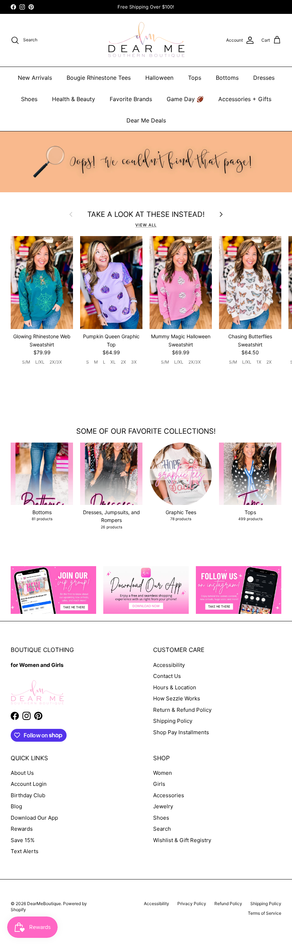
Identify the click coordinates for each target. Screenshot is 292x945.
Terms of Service (264, 913)
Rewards (22, 828)
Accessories (168, 795)
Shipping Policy (172, 720)
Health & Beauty (73, 99)
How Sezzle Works (176, 698)
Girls (159, 783)
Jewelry (163, 806)
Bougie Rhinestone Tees (99, 77)
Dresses (264, 77)
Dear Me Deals (146, 120)
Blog (16, 806)
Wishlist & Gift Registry (182, 840)
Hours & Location (174, 687)
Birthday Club (28, 795)
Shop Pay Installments (181, 732)
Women (162, 772)
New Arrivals (35, 77)
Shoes (29, 99)
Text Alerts (24, 851)
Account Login (29, 783)
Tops (194, 77)
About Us (22, 772)
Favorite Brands (131, 99)
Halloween (159, 77)
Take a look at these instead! (146, 214)
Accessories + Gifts (244, 99)
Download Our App (34, 817)
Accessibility (169, 665)
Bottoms (227, 77)
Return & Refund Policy (182, 709)
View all (145, 225)
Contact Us (167, 676)
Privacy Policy (191, 903)
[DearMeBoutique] (146, 40)
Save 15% (23, 840)
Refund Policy (228, 903)
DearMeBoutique (44, 903)
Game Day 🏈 (185, 99)
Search (162, 828)
